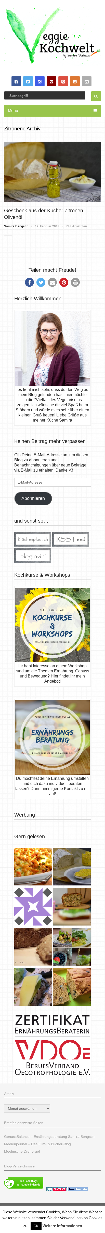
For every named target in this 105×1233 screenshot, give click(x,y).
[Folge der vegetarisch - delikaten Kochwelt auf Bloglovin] (32, 561)
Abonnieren (33, 498)
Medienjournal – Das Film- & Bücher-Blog (37, 1144)
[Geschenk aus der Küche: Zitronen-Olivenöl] (52, 172)
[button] (29, 282)
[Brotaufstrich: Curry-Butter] (72, 867)
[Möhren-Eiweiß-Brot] (72, 907)
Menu (13, 110)
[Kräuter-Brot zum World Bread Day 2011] (33, 947)
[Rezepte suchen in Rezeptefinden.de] (23, 1190)
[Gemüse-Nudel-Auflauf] (33, 867)
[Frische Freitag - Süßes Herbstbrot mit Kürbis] (72, 987)
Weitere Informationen (62, 1226)
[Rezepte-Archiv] (72, 947)
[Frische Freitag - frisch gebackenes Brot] (33, 987)
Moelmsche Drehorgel (22, 1151)
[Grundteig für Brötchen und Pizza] (33, 907)
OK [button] (36, 1226)
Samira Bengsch (16, 226)
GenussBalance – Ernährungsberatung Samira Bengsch (49, 1137)
